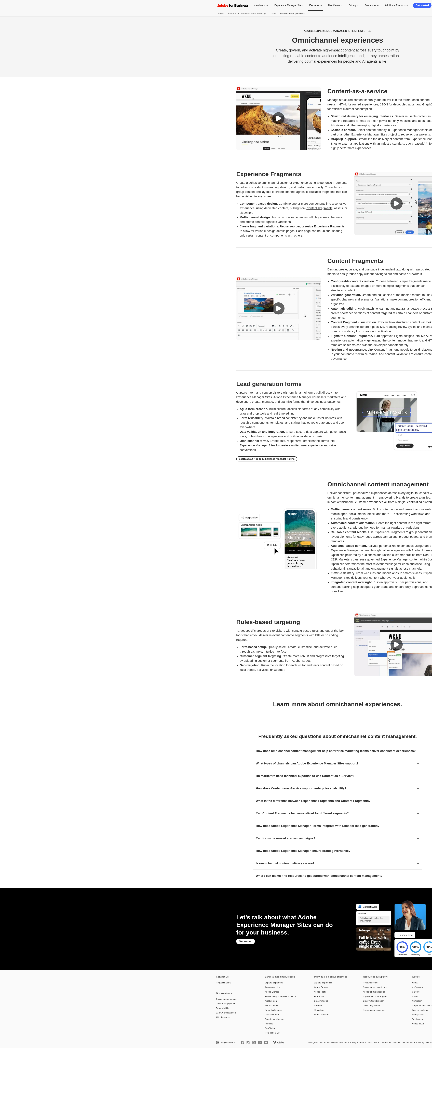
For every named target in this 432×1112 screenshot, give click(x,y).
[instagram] (248, 1042)
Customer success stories (374, 987)
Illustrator (318, 1005)
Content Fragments (319, 208)
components (317, 203)
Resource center (370, 983)
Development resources (374, 1010)
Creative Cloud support (373, 1001)
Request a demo (223, 983)
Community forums (371, 1005)
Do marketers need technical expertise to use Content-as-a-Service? (305, 776)
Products (232, 13)
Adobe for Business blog (374, 992)
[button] (278, 118)
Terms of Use (365, 1042)
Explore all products (274, 983)
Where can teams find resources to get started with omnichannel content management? (319, 875)
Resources (370, 5)
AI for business (223, 1017)
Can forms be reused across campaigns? (285, 838)
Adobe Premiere (321, 1014)
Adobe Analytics (272, 987)
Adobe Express (272, 992)
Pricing (352, 5)
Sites (273, 13)
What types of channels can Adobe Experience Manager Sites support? (307, 763)
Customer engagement (226, 999)
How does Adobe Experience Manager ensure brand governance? (303, 851)
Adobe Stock (320, 996)
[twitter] (254, 1042)
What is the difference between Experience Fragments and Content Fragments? (313, 801)
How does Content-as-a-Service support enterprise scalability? (301, 788)
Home (221, 13)
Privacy (353, 1042)
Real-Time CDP (272, 1033)
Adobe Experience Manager (254, 13)
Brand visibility (222, 1008)
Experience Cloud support (375, 996)
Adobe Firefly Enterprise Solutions (280, 996)
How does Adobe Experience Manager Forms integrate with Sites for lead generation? (318, 826)
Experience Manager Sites (288, 5)
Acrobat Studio (271, 1005)
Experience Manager (274, 1019)
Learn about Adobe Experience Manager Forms (266, 458)
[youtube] (266, 1042)
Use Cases (334, 5)
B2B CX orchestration (226, 1013)
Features (314, 5)
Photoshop (319, 1010)
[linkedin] (260, 1042)
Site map (397, 1042)
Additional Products (395, 5)
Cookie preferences (382, 1042)
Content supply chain (225, 1004)
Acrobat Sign (271, 1001)
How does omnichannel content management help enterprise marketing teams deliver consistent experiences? (336, 751)
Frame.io (269, 1024)
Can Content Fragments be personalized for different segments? (302, 813)
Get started (422, 5)
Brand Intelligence (273, 1010)
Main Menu (259, 5)
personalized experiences (370, 493)
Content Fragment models (391, 349)
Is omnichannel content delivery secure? (285, 863)
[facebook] (242, 1042)
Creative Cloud (272, 1014)
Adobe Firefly (320, 992)
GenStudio (270, 1028)
